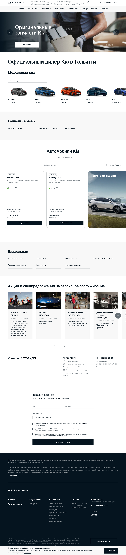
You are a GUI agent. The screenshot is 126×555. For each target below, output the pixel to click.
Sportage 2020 (55, 178)
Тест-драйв (33, 504)
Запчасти (52, 518)
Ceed (36, 99)
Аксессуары (53, 510)
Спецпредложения (56, 507)
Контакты (94, 9)
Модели (21, 9)
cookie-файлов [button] (56, 550)
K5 (113, 99)
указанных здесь (40, 425)
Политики (27, 553)
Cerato (89, 99)
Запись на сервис (60, 9)
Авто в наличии (32, 9)
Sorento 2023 (13, 178)
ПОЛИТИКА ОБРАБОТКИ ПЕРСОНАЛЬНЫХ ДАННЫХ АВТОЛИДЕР (79, 506)
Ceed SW (64, 99)
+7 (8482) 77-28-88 (111, 3)
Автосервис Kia (54, 516)
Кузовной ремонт (55, 521)
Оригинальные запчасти (58, 513)
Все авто (56, 158)
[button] (10, 32)
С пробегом (68, 158)
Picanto (11, 99)
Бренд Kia (104, 9)
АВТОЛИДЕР (69, 358)
